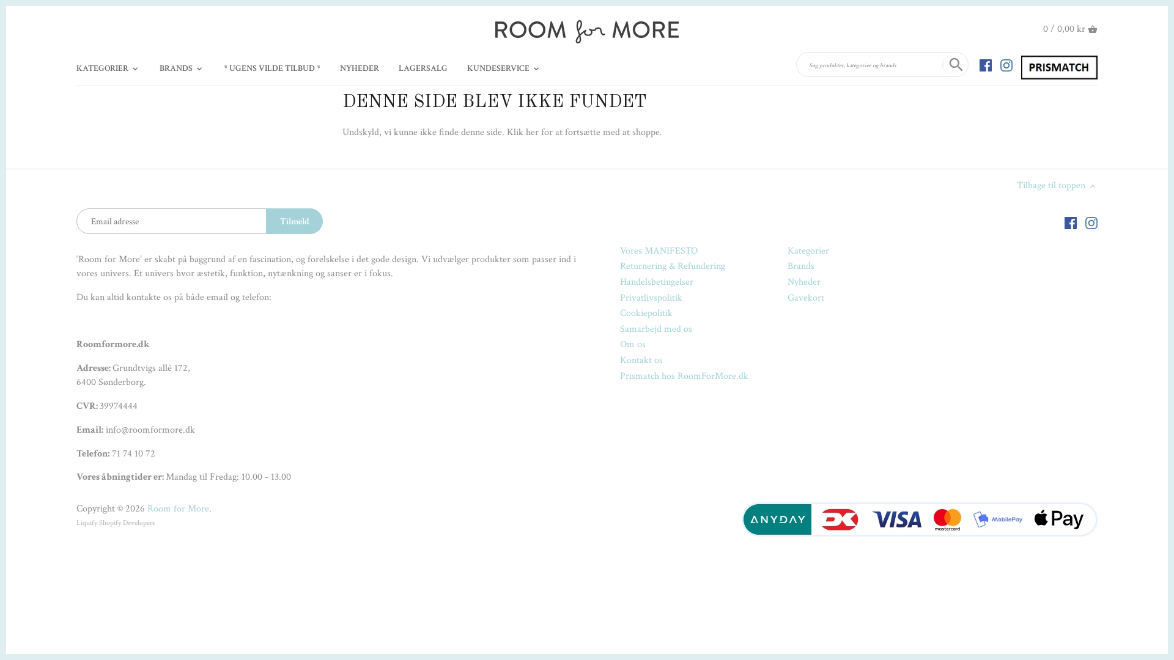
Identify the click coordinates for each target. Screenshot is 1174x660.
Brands (801, 266)
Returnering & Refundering (672, 266)
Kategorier (808, 250)
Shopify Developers (127, 522)
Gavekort (806, 298)
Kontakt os (641, 360)
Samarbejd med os (656, 329)
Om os (633, 344)
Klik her (523, 132)
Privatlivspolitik (651, 298)
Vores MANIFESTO (659, 250)
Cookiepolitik (646, 313)
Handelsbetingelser (656, 282)
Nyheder (804, 282)
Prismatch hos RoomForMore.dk (684, 376)
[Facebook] (986, 65)
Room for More (178, 508)
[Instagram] (1006, 65)
